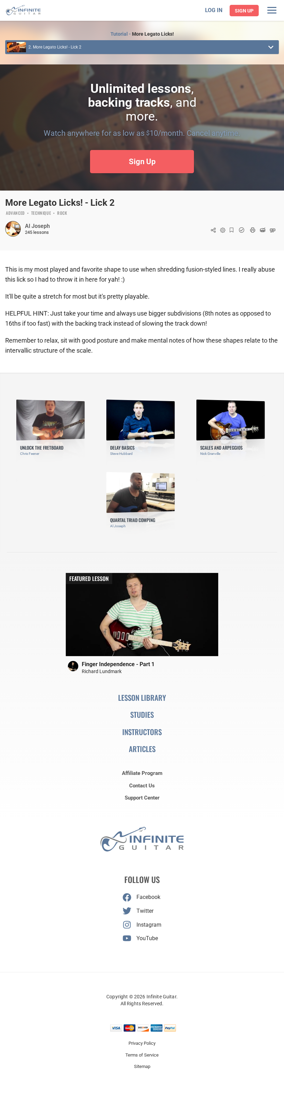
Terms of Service (142, 1055)
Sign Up (244, 11)
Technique (41, 213)
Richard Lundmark (102, 671)
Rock (62, 213)
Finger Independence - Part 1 (118, 664)
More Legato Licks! (153, 34)
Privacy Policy (142, 1043)
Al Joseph (37, 226)
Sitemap (142, 1066)
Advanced (15, 213)
